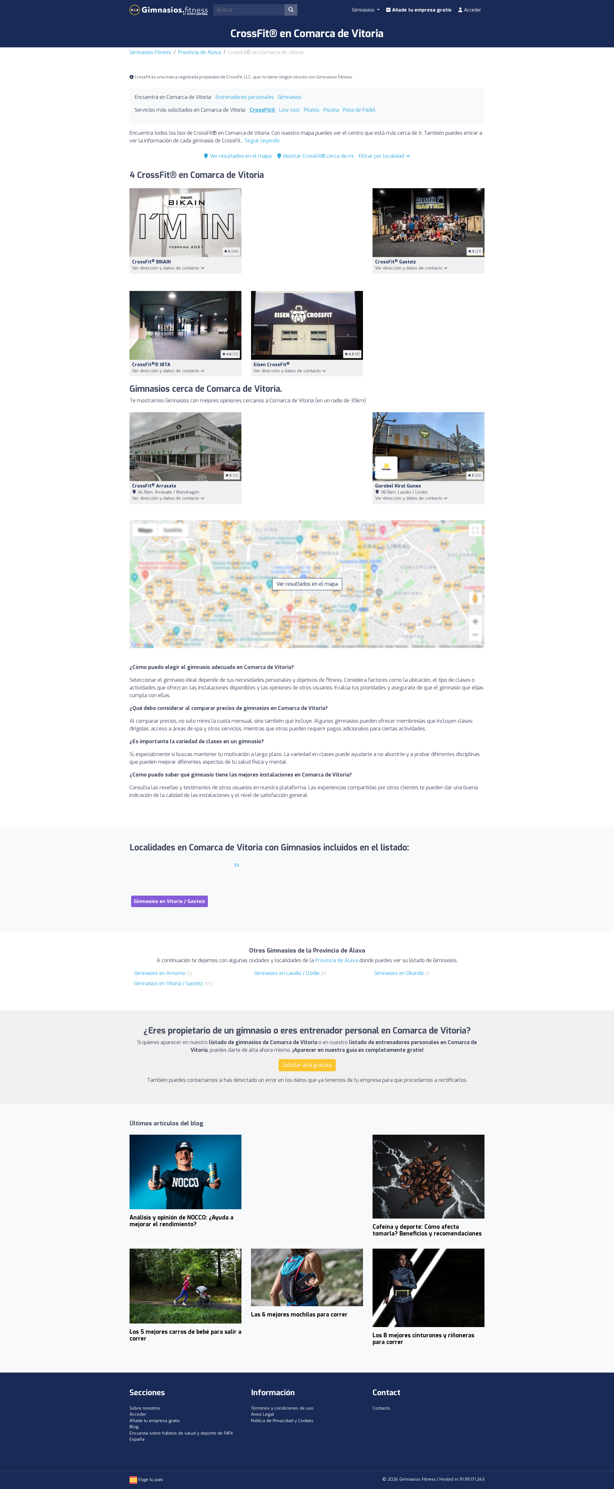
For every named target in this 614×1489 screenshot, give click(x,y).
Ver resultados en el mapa (240, 156)
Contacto (381, 1408)
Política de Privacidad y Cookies (282, 1420)
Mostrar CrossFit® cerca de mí (318, 156)
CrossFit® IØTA (151, 365)
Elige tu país (150, 1479)
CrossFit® (262, 110)
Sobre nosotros (145, 1408)
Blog (134, 1426)
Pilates (311, 110)
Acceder (472, 10)
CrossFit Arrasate (154, 486)
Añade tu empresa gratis (421, 10)
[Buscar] (291, 10)
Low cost (289, 110)
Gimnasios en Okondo (399, 973)
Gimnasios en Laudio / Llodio (286, 973)
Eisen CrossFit (272, 365)
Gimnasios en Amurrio (159, 973)
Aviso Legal (262, 1414)
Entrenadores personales (245, 97)
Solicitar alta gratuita (307, 1065)
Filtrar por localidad (382, 156)
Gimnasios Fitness (150, 52)
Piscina (331, 110)
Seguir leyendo (262, 140)
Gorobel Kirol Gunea (398, 486)
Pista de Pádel (359, 110)
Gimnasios (290, 97)
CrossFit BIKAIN (151, 262)
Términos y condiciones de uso (282, 1408)
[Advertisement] (307, 235)
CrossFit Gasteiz (395, 262)
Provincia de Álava (199, 52)
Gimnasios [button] (364, 10)
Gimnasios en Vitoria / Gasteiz (168, 983)
